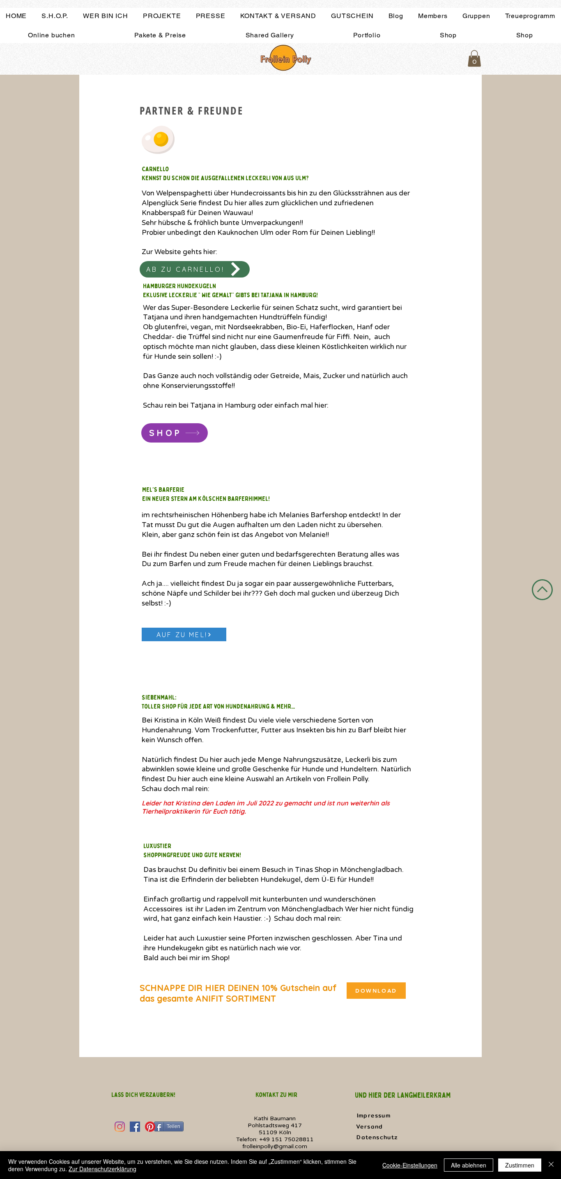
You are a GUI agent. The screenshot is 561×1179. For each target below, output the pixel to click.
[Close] (551, 1165)
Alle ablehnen (468, 1165)
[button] (474, 58)
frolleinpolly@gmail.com (274, 1146)
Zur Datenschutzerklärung (102, 1169)
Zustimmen (519, 1165)
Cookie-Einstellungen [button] (409, 1165)
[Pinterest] (150, 1127)
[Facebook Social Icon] (135, 1127)
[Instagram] (120, 1127)
